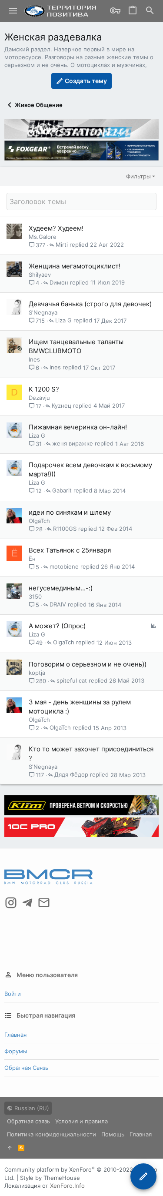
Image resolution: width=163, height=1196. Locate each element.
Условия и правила (81, 1121)
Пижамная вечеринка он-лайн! (78, 427)
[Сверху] (9, 1147)
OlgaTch (39, 520)
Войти (12, 993)
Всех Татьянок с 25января (70, 550)
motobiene (64, 567)
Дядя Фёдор (71, 775)
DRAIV (58, 605)
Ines (34, 359)
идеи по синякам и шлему (70, 512)
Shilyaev (40, 274)
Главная (15, 1034)
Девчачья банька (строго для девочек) (90, 304)
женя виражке (72, 444)
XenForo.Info (67, 1185)
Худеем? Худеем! (56, 228)
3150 (35, 596)
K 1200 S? (44, 389)
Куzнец (61, 406)
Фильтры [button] (138, 176)
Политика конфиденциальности (51, 1134)
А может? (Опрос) (57, 626)
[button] (13, 11)
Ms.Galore (43, 236)
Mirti (62, 245)
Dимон (59, 283)
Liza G (63, 321)
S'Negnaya (43, 312)
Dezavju (39, 397)
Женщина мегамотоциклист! (74, 266)
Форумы (15, 1051)
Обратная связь (26, 1067)
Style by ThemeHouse (50, 1177)
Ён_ (33, 558)
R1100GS (65, 529)
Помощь (112, 1134)
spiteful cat (72, 681)
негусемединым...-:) (61, 588)
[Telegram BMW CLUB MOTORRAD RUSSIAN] (27, 903)
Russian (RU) (31, 1108)
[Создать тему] (143, 1176)
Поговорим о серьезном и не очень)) (87, 664)
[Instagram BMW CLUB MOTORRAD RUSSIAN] (10, 903)
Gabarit (62, 491)
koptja (37, 672)
